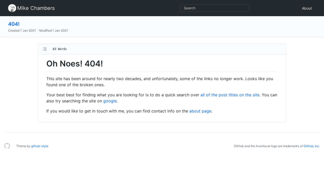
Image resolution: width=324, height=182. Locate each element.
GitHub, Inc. (311, 146)
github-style (39, 146)
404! (13, 24)
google (110, 100)
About (307, 8)
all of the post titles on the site (229, 94)
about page (200, 110)
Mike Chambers (36, 8)
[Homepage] (7, 146)
